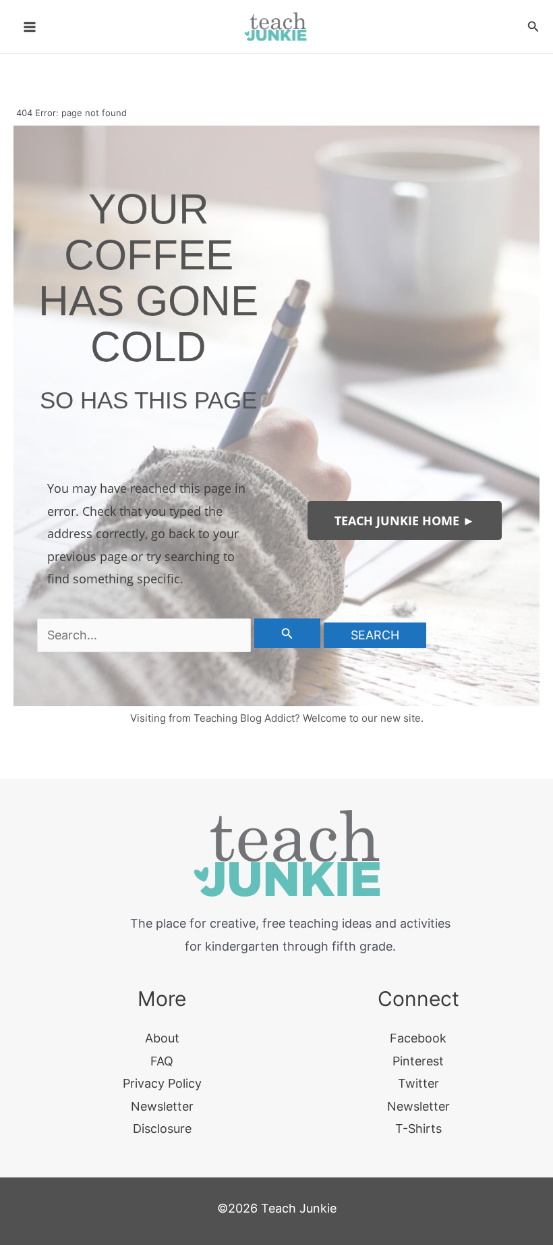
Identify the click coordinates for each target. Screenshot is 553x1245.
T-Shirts (418, 1128)
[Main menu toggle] (29, 27)
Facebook (418, 1038)
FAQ (161, 1061)
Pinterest (418, 1061)
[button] (533, 26)
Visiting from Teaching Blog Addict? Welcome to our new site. (277, 718)
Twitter (418, 1083)
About (162, 1038)
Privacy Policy (162, 1083)
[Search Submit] (287, 633)
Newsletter (162, 1106)
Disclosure (162, 1128)
